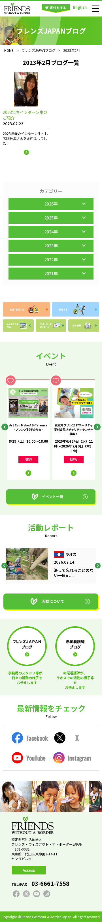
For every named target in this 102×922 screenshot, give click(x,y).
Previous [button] (4, 427)
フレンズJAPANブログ (38, 50)
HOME (9, 50)
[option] (28, 429)
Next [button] (97, 427)
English (80, 7)
